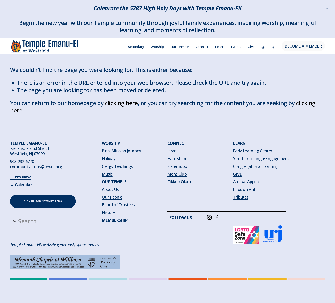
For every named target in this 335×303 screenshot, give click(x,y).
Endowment (244, 189)
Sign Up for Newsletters (43, 201)
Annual (239, 181)
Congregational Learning (255, 166)
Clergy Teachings (117, 166)
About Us (110, 189)
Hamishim (177, 158)
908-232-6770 (22, 161)
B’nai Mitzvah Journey (121, 150)
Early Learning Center (252, 150)
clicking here (121, 103)
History (108, 212)
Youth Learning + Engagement (261, 158)
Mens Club (177, 174)
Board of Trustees (118, 204)
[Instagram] (263, 46)
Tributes (240, 197)
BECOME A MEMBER (303, 46)
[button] (327, 8)
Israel (172, 150)
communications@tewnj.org (36, 166)
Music (107, 174)
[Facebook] (273, 46)
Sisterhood (177, 166)
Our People (112, 197)
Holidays (109, 158)
